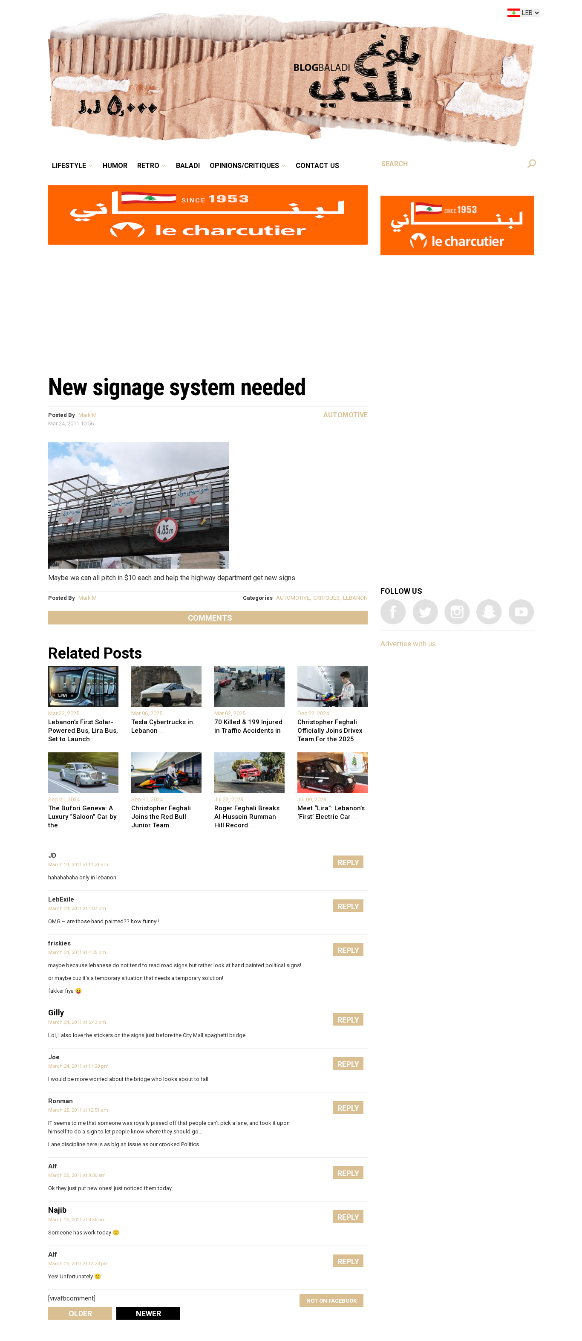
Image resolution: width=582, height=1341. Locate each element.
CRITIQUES (326, 598)
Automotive (345, 415)
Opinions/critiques (289, 14)
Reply (348, 862)
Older (80, 1313)
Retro (207, 14)
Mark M (87, 415)
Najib (57, 1209)
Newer (148, 1313)
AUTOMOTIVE (293, 598)
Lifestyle (141, 14)
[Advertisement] (208, 305)
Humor (180, 14)
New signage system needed (176, 387)
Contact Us (352, 14)
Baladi (240, 14)
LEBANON (355, 598)
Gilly (56, 1012)
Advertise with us (408, 643)
